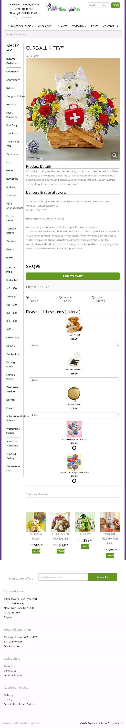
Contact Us (110, 26)
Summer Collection (20, 26)
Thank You (12, 133)
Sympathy (78, 26)
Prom (9, 162)
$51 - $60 (11, 296)
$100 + (9, 329)
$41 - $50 (11, 288)
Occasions (44, 26)
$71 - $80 (11, 313)
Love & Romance (12, 115)
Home (8, 34)
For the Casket (10, 218)
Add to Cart (73, 276)
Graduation (12, 154)
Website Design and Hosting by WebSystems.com (102, 723)
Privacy (10, 408)
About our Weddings (12, 443)
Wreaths (11, 195)
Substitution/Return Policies (13, 418)
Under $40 (12, 280)
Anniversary (13, 80)
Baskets (10, 187)
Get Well (11, 104)
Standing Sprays (11, 231)
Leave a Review (10, 377)
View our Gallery (11, 456)
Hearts (10, 249)
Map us (8, 617)
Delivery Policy (10, 364)
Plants (62, 26)
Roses (94, 26)
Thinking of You (12, 144)
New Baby (11, 125)
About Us (11, 346)
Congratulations (13, 96)
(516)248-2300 (25, 17)
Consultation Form (13, 468)
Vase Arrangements (13, 206)
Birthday (11, 88)
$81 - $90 (11, 321)
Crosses (10, 241)
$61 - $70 (11, 304)
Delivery (10, 400)
